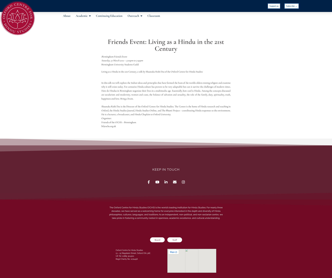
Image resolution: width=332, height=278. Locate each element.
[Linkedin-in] (166, 182)
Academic (82, 16)
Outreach (133, 16)
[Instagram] (183, 182)
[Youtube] (157, 182)
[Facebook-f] (148, 182)
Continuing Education (109, 16)
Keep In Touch (166, 169)
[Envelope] (175, 182)
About (67, 16)
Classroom (153, 16)
